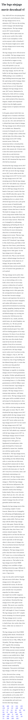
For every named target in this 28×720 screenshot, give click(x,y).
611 (24, 710)
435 (16, 710)
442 (21, 714)
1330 (11, 712)
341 (8, 708)
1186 (8, 716)
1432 (17, 718)
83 (7, 712)
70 (12, 714)
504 (3, 706)
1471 (12, 716)
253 (21, 716)
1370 (4, 708)
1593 (20, 712)
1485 (8, 706)
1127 (17, 716)
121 (12, 710)
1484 (8, 718)
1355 (21, 706)
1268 (17, 708)
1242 (21, 708)
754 (3, 716)
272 (3, 710)
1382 (12, 718)
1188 (8, 714)
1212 (17, 706)
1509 (17, 714)
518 (3, 712)
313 (12, 706)
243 (20, 710)
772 (3, 718)
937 (12, 708)
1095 (4, 714)
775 (7, 710)
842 (16, 712)
